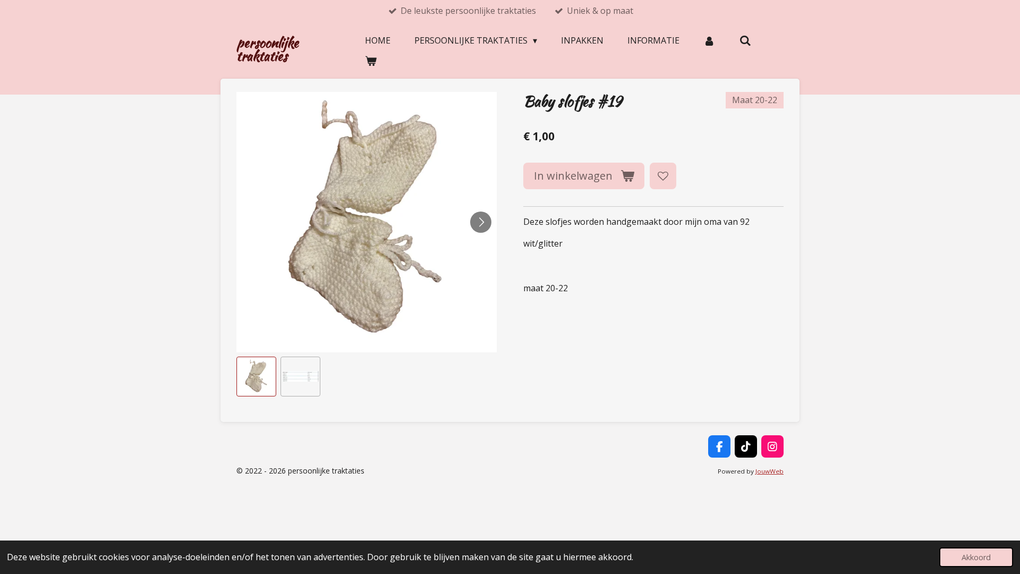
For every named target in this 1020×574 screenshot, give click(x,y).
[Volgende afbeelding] (480, 222)
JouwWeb (769, 471)
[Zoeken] (744, 40)
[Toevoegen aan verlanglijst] (663, 176)
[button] (256, 376)
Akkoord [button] (976, 557)
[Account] (709, 40)
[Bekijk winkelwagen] (370, 60)
